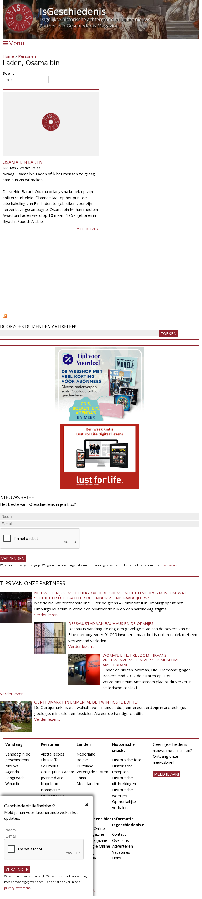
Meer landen (88, 783)
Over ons (120, 840)
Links (116, 857)
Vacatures (121, 852)
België (82, 759)
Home (8, 56)
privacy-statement (172, 565)
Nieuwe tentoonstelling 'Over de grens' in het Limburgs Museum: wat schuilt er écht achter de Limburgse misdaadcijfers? (110, 595)
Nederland (86, 754)
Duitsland (85, 765)
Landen (84, 744)
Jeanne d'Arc (52, 777)
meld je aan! (166, 774)
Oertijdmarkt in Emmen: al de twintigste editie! (86, 702)
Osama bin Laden (23, 162)
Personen (27, 56)
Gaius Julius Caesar (57, 771)
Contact (119, 834)
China (81, 777)
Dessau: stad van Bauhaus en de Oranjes (110, 623)
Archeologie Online (93, 846)
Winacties (14, 783)
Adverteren (122, 846)
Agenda (12, 771)
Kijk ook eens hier (94, 818)
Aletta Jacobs (52, 754)
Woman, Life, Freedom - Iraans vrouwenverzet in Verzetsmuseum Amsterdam (140, 659)
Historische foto (127, 759)
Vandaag (14, 744)
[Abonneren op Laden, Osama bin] (101, 316)
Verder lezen (87, 229)
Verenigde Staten (92, 771)
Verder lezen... (47, 614)
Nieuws (12, 765)
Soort (8, 73)
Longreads (15, 777)
